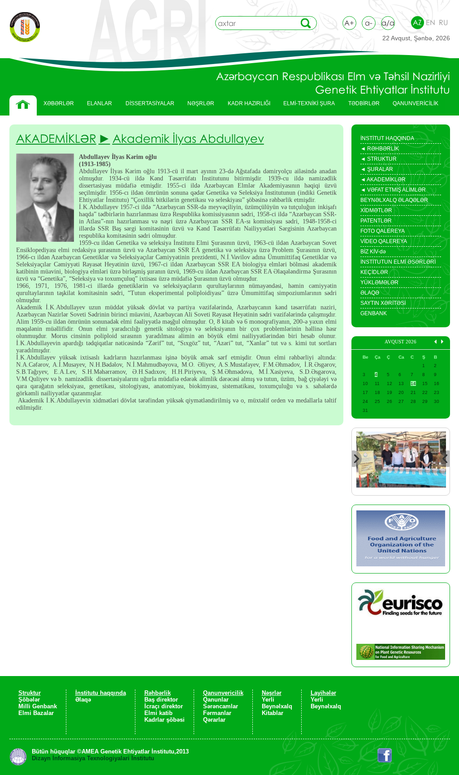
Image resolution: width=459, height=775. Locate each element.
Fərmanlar (217, 713)
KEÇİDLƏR (374, 272)
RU (443, 22)
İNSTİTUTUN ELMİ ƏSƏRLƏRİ (398, 262)
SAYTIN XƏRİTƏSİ (383, 303)
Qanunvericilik (223, 692)
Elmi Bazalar (36, 713)
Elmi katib (158, 713)
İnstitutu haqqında (100, 692)
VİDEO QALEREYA (383, 241)
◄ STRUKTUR (378, 160)
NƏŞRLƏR (197, 105)
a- (368, 22)
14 (413, 383)
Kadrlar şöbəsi (164, 719)
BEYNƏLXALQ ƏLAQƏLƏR (394, 200)
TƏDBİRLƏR (361, 105)
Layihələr (323, 692)
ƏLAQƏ (369, 293)
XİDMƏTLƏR (376, 210)
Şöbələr (29, 699)
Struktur (29, 692)
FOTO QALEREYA (382, 231)
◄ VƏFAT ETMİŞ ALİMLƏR (393, 191)
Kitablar (272, 713)
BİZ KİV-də (373, 251)
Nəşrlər (271, 692)
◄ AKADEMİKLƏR (383, 180)
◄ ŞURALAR (376, 170)
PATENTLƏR (376, 221)
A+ (349, 22)
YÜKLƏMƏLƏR (379, 282)
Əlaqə (83, 699)
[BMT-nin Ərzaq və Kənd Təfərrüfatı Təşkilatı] (400, 539)
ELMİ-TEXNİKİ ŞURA (309, 103)
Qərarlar (214, 719)
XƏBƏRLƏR (58, 103)
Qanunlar (216, 699)
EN (430, 22)
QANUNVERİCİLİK (412, 105)
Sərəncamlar (220, 706)
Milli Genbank (37, 706)
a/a (387, 22)
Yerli (268, 699)
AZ (417, 22)
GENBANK (373, 313)
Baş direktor (161, 699)
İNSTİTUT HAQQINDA (387, 138)
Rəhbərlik (157, 692)
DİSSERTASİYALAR (146, 105)
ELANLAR (99, 103)
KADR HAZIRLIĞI (245, 105)
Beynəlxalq (277, 706)
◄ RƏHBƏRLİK (379, 150)
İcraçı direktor (163, 706)
